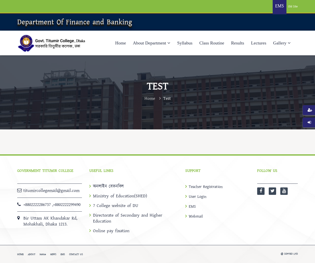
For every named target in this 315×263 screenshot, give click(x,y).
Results (237, 42)
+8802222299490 (66, 205)
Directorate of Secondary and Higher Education (127, 218)
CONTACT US (76, 254)
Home (120, 42)
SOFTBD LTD (291, 254)
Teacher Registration (206, 186)
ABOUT (31, 254)
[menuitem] (309, 117)
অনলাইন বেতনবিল (108, 186)
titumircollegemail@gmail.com (51, 190)
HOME (20, 254)
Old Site (293, 6)
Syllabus (184, 42)
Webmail (196, 216)
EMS (192, 206)
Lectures (258, 42)
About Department (149, 42)
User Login (197, 196)
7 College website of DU (115, 206)
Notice (43, 254)
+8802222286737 (37, 205)
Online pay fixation (111, 231)
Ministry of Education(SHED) (120, 196)
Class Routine (211, 42)
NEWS (53, 254)
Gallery (279, 42)
